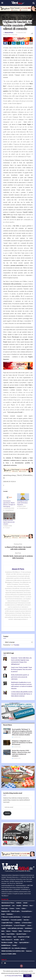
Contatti (14, 945)
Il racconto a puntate (16, 920)
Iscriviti (7, 813)
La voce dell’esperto (6, 925)
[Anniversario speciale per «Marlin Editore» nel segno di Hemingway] (9, 496)
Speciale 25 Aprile (21, 934)
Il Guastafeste (5, 920)
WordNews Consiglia (6, 942)
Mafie (2, 931)
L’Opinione (17, 923)
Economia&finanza (27, 911)
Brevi (31, 905)
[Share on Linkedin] (14, 43)
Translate (16, 645)
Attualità (18, 905)
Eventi (3, 914)
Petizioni (14, 931)
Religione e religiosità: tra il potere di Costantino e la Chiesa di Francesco (22, 742)
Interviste (26, 920)
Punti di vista (27, 931)
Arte (13, 905)
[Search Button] (34, 3)
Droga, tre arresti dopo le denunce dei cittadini (9, 522)
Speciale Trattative (6, 937)
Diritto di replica (15, 911)
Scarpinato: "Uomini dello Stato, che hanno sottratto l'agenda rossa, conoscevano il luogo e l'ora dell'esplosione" (21, 661)
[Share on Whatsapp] (18, 43)
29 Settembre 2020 (21, 32)
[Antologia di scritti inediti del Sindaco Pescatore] (23, 496)
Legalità (3, 928)
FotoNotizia (10, 914)
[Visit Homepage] (17, 3)
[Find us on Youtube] (5, 963)
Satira (3, 934)
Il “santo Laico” (26, 917)
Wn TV (22, 940)
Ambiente (18, 903)
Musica (8, 931)
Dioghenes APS (5, 911)
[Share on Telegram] (22, 43)
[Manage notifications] (21, 965)
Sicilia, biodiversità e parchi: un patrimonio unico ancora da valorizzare (20, 677)
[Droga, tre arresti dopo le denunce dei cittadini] (9, 516)
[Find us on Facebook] (1, 963)
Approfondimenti (5, 905)
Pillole (20, 931)
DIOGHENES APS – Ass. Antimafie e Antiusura (13, 948)
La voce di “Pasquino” (19, 925)
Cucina (18, 908)
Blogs (15, 942)
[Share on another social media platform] (31, 43)
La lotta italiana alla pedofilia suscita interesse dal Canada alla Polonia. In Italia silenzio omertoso (21, 694)
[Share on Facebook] (5, 43)
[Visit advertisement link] (18, 8)
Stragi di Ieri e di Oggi (23, 937)
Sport (14, 937)
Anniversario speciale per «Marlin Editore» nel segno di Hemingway (9, 503)
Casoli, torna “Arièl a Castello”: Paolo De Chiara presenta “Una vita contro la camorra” (21, 670)
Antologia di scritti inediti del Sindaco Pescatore (22, 503)
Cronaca (12, 908)
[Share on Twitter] (9, 43)
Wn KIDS (16, 940)
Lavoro (29, 925)
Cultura (23, 908)
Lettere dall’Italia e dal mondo (15, 928)
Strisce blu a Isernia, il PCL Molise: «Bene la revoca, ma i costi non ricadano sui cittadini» (21, 753)
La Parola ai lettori (26, 923)
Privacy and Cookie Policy (14, 976)
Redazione (29, 951)
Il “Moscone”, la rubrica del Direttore (10, 917)
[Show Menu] (2, 3)
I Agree (27, 976)
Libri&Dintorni (28, 928)
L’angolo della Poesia (6, 923)
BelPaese (25, 905)
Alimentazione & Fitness (7, 903)
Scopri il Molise (10, 934)
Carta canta (4, 908)
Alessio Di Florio (9, 32)
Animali (25, 903)
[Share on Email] (27, 43)
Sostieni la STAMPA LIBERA (8, 954)
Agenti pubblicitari (24, 942)
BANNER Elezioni (5, 945)
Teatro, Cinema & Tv (6, 940)
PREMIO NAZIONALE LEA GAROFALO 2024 (12, 951)
